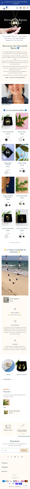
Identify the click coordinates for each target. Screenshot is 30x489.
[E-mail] (22, 457)
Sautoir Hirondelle (8, 132)
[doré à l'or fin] (6, 172)
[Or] (20, 139)
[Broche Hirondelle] (22, 185)
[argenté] (9, 139)
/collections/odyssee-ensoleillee (7, 11)
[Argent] (23, 139)
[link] (20, 242)
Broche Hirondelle (22, 195)
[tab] (12, 31)
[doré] (6, 139)
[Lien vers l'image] (15, 94)
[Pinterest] (11, 457)
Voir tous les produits (15, 242)
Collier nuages (22, 163)
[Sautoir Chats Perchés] (8, 152)
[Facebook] (8, 457)
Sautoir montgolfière (8, 228)
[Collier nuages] (22, 152)
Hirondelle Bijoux (17, 486)
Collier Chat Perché (22, 228)
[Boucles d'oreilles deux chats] (8, 185)
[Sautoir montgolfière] (8, 217)
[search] (17, 7)
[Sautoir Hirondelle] (8, 121)
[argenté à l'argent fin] (9, 172)
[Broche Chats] (22, 121)
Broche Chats (22, 132)
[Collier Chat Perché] (22, 217)
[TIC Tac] (18, 457)
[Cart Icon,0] (20, 7)
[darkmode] (24, 7)
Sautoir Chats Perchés (8, 163)
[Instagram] (15, 457)
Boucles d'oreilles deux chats (8, 196)
